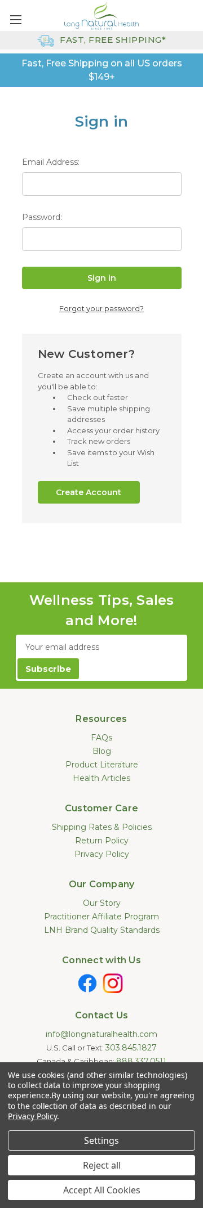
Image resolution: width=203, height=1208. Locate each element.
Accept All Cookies (101, 1190)
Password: (42, 217)
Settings (101, 1140)
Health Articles (101, 778)
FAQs (101, 738)
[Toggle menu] (15, 19)
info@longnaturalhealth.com (101, 1034)
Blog (101, 751)
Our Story (102, 903)
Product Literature (101, 765)
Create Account (88, 492)
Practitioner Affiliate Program (101, 916)
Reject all (102, 1165)
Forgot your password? (101, 308)
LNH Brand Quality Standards (102, 930)
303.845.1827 (131, 1048)
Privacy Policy (101, 854)
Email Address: (51, 162)
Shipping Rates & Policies (102, 827)
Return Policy (102, 841)
